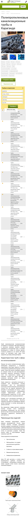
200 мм (19, 64)
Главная (3, 11)
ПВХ (13, 66)
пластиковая (5, 71)
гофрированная (13, 71)
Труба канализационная (15, 13)
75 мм (7, 61)
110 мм (3, 64)
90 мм (12, 61)
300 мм (9, 66)
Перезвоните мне (8, 84)
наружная (11, 75)
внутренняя (4, 75)
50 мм (3, 61)
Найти (23, 6)
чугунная (13, 68)
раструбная (19, 73)
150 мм (8, 64)
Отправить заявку (8, 79)
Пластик (8, 11)
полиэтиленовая (6, 68)
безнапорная (5, 73)
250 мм (3, 66)
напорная (12, 73)
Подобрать (13, 106)
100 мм (17, 61)
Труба (7, 13)
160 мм (13, 64)
